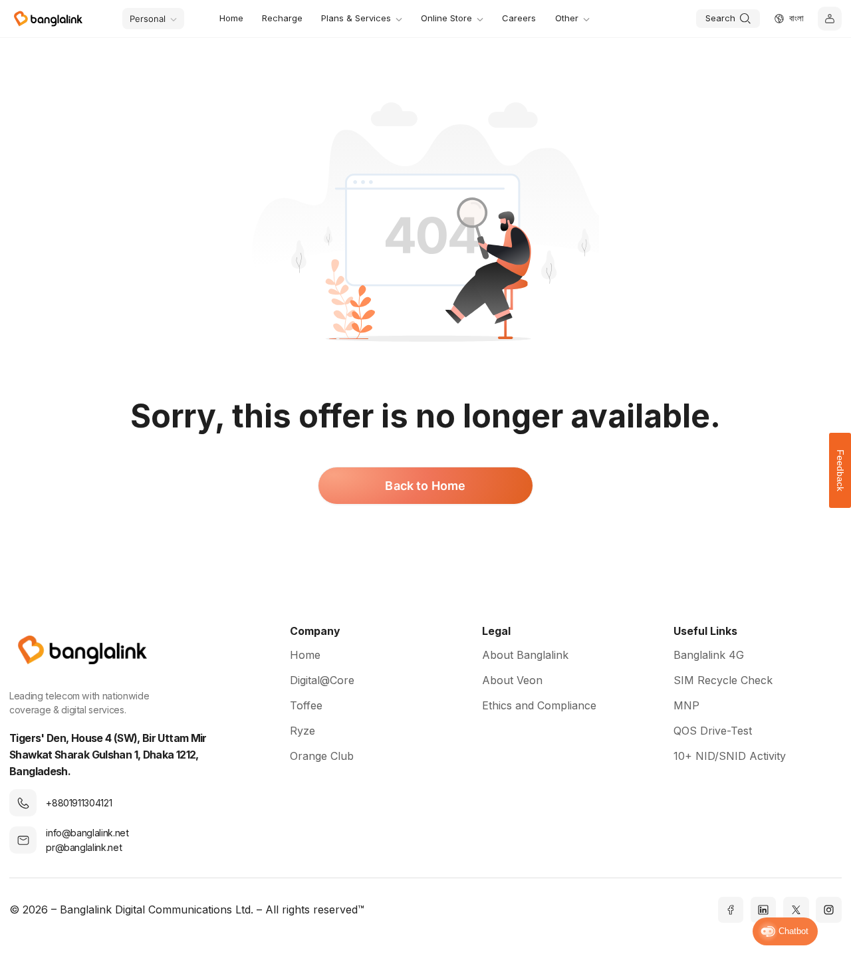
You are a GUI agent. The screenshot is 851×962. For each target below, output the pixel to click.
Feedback (840, 470)
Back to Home (425, 486)
